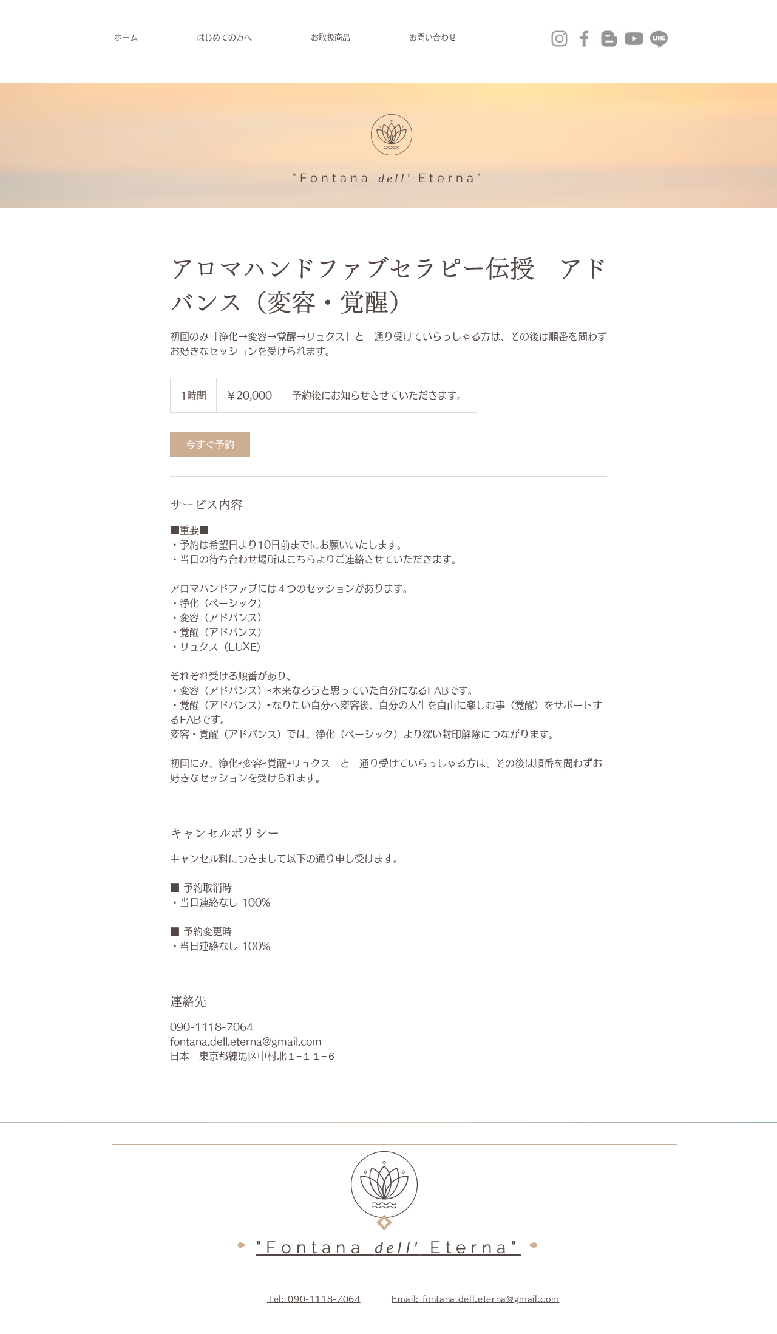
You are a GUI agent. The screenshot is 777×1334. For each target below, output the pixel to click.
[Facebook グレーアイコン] (584, 38)
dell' (395, 178)
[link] (210, 444)
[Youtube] (634, 38)
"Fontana (332, 178)
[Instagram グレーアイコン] (559, 38)
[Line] (659, 38)
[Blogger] (609, 38)
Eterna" (451, 178)
